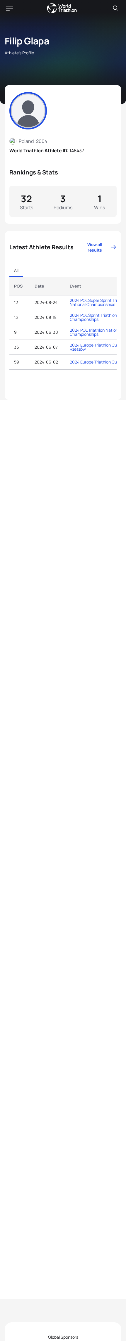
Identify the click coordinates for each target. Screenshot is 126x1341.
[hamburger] (9, 8)
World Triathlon (62, 8)
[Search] (115, 8)
